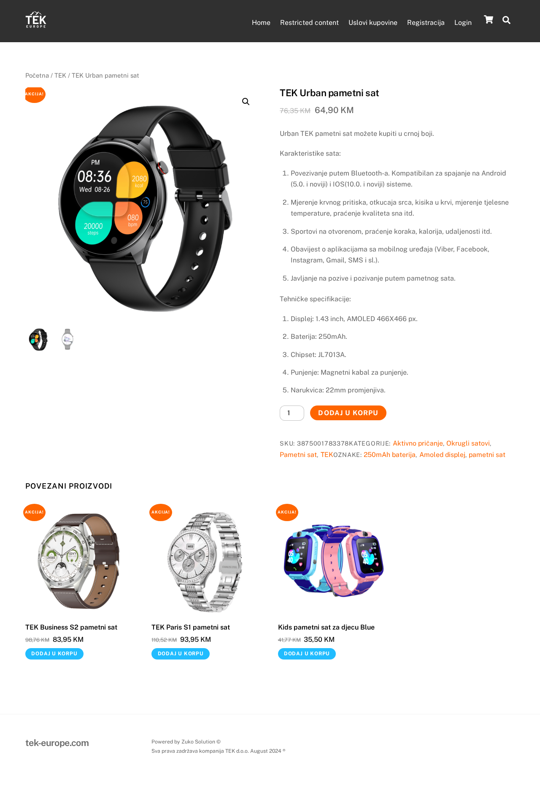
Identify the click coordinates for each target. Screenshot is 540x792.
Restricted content (309, 23)
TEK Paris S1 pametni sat (190, 627)
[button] (246, 101)
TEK (60, 75)
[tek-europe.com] (35, 25)
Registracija (426, 23)
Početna (37, 75)
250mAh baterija (390, 455)
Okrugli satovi (468, 443)
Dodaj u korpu (348, 413)
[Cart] (488, 19)
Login (463, 23)
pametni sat (487, 455)
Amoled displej (442, 455)
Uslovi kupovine (372, 23)
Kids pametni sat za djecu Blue (326, 627)
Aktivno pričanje (418, 443)
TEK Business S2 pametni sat (71, 627)
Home (261, 23)
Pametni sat (298, 455)
